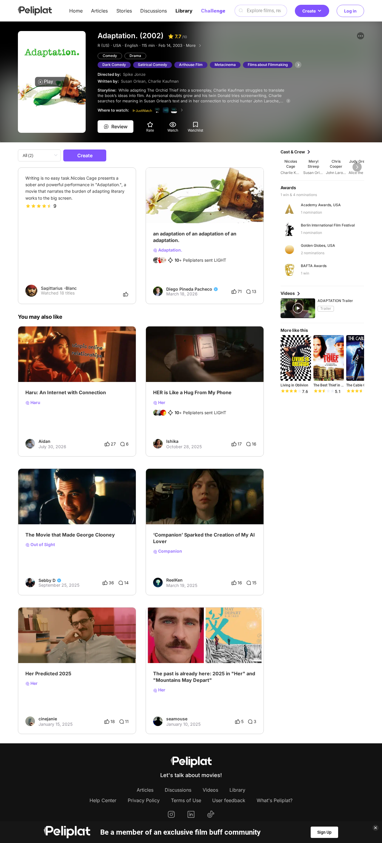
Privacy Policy (144, 800)
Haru (35, 402)
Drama (135, 55)
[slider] (38, 206)
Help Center (103, 800)
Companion (169, 551)
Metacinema (225, 64)
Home (76, 11)
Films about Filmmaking (268, 64)
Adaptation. (169, 250)
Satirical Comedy (152, 64)
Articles (99, 11)
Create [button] (309, 10)
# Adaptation (237, 205)
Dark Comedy (114, 64)
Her (161, 402)
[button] (360, 35)
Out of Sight (42, 544)
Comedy (110, 55)
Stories (124, 11)
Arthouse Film (191, 64)
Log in (350, 10)
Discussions (153, 11)
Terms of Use (186, 800)
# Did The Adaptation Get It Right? (187, 205)
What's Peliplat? (274, 800)
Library (183, 11)
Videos (210, 789)
